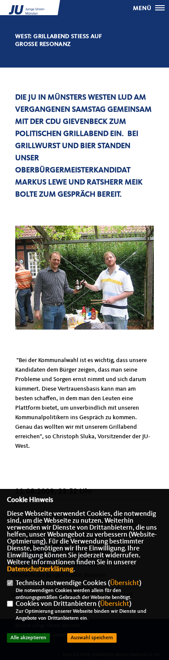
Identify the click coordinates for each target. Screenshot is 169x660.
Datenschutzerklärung (40, 569)
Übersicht (124, 583)
